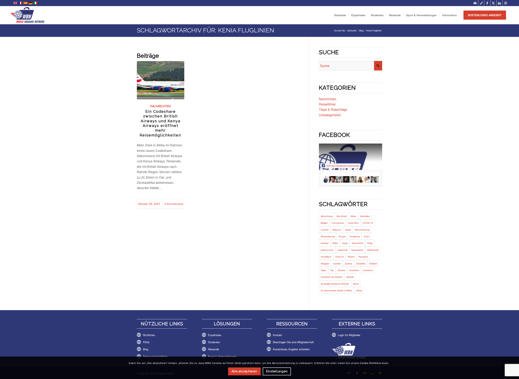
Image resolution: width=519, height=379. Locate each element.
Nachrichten (160, 106)
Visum (356, 283)
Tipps (323, 270)
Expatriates (214, 335)
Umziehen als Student (331, 276)
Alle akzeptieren (244, 371)
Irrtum (366, 236)
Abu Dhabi (342, 216)
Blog (145, 349)
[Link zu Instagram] (506, 3)
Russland (363, 256)
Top (332, 270)
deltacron (336, 229)
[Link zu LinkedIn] (499, 3)
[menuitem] (340, 15)
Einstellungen (277, 371)
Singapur (325, 263)
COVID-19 (367, 222)
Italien (335, 243)
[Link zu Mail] (475, 3)
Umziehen (354, 270)
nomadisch (326, 256)
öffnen (359, 290)
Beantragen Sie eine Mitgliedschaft (293, 342)
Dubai (348, 229)
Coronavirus (338, 222)
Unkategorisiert (330, 115)
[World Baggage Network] (27, 15)
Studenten (214, 342)
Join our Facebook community (342, 165)
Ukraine (341, 270)
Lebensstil (342, 249)
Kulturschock (327, 249)
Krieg (369, 243)
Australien (365, 216)
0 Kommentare (174, 204)
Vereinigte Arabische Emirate (335, 283)
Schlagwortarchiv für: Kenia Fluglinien (205, 30)
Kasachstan (358, 243)
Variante (350, 276)
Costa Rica (353, 222)
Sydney (348, 263)
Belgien (324, 222)
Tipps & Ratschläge (333, 109)
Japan (345, 243)
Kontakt (277, 335)
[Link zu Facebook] (487, 3)
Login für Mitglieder (349, 335)
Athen (353, 216)
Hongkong (355, 236)
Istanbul (324, 243)
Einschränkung (362, 229)
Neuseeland (357, 249)
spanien (337, 263)
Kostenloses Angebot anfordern (291, 349)
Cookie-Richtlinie (370, 363)
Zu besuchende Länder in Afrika (336, 290)
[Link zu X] (493, 3)
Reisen (351, 256)
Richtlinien (149, 335)
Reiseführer (327, 104)
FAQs (146, 342)
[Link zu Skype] (481, 3)
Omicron (339, 256)
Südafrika (361, 263)
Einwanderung (328, 236)
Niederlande (373, 249)
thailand (373, 263)
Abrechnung (327, 216)
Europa (342, 236)
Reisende (213, 349)
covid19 (324, 229)
